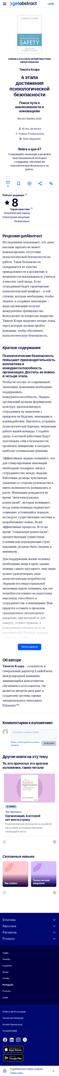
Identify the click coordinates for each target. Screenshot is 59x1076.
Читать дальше (29, 646)
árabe (5, 997)
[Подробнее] (26, 194)
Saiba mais (16, 1072)
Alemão (6, 959)
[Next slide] (54, 842)
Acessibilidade (10, 1030)
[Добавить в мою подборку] (29, 183)
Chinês (6, 978)
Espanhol (7, 965)
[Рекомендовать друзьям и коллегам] (40, 183)
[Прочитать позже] (19, 183)
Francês (7, 991)
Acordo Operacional (12, 1024)
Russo (5, 972)
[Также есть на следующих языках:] (51, 183)
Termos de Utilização (13, 1018)
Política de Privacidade (14, 1011)
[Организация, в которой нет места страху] (29, 788)
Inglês (5, 953)
